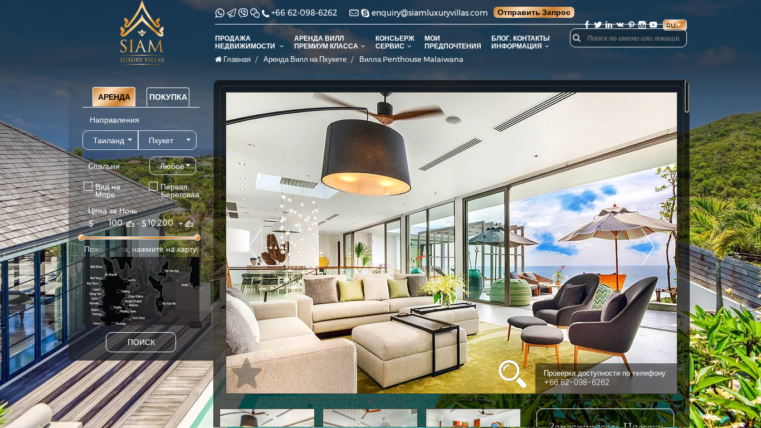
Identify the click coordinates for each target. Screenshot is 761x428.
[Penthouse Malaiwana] (451, 243)
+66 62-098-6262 (304, 13)
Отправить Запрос (533, 12)
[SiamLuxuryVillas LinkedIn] (608, 25)
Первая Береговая (167, 190)
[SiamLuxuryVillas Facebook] (586, 25)
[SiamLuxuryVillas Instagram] (642, 25)
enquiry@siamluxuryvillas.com (430, 13)
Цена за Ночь (112, 211)
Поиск (141, 342)
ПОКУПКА (168, 97)
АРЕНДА (114, 97)
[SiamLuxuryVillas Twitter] (597, 25)
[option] (451, 243)
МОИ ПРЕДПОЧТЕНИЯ (453, 42)
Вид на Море (104, 190)
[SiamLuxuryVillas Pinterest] (631, 25)
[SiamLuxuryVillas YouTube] (654, 25)
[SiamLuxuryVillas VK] (620, 25)
